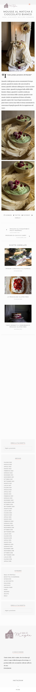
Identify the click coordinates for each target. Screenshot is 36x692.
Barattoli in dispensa (11, 577)
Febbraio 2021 (8, 496)
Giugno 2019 (8, 536)
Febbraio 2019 (8, 544)
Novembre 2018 (9, 550)
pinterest (26, 215)
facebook (8, 215)
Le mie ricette (12, 17)
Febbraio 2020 (8, 521)
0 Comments (30, 17)
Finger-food (8, 587)
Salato (6, 593)
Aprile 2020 (7, 517)
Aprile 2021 (7, 491)
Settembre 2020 (9, 506)
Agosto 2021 (8, 483)
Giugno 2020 (8, 513)
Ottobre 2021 (8, 479)
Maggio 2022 (8, 464)
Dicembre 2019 (8, 525)
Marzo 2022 (8, 468)
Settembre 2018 (9, 555)
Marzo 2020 (8, 519)
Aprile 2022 (7, 466)
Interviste (7, 579)
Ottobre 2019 (8, 529)
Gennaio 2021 (8, 498)
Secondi (6, 591)
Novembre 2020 (9, 502)
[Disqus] (18, 360)
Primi (5, 589)
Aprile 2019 (7, 540)
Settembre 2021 (9, 481)
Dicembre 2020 (8, 500)
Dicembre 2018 (8, 548)
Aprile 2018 (7, 561)
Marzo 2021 (7, 494)
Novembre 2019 (9, 527)
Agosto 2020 (8, 508)
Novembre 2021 (9, 477)
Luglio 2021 (7, 485)
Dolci (5, 596)
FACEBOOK (8, 668)
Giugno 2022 (8, 462)
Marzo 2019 (7, 542)
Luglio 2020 (7, 510)
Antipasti (7, 585)
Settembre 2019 (9, 531)
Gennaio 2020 (8, 523)
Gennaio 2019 (8, 546)
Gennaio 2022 (8, 473)
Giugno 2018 (8, 559)
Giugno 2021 (8, 487)
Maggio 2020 (8, 515)
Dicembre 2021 (8, 475)
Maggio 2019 (8, 538)
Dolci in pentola (9, 574)
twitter (17, 215)
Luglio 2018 (7, 557)
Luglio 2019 (7, 534)
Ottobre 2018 (8, 552)
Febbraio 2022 (8, 470)
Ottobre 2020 (8, 504)
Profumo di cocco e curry (15, 235)
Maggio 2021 (8, 489)
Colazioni (7, 583)
